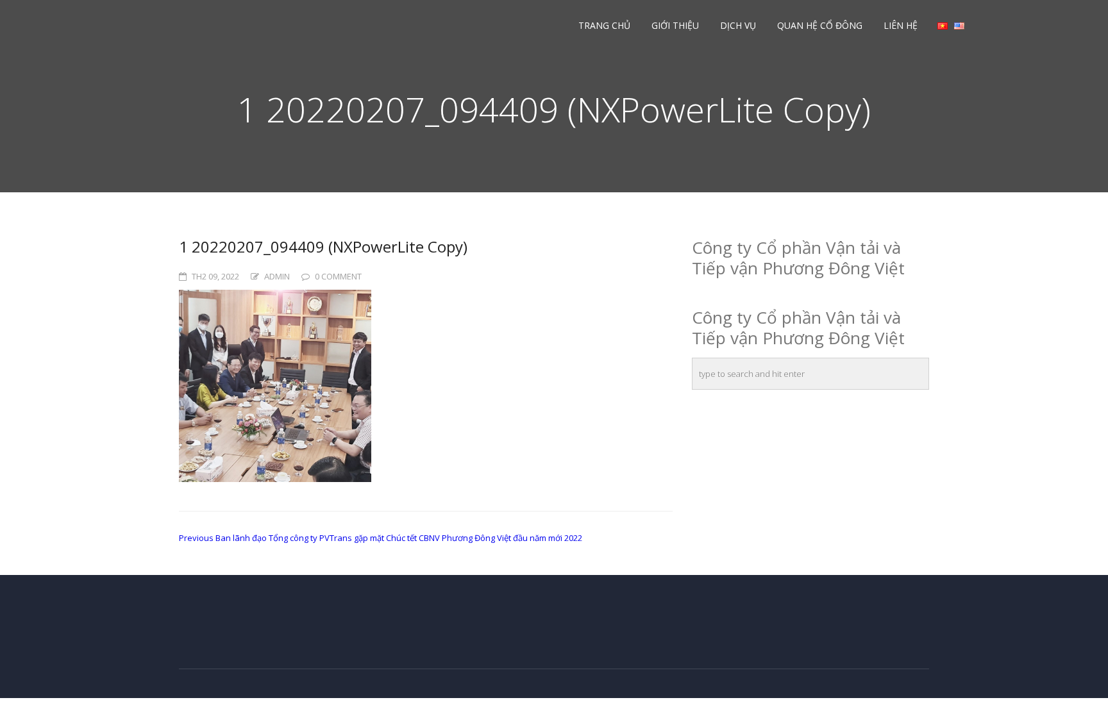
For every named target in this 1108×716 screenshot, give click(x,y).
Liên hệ (901, 25)
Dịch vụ (738, 25)
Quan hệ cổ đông (819, 25)
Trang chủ (604, 25)
